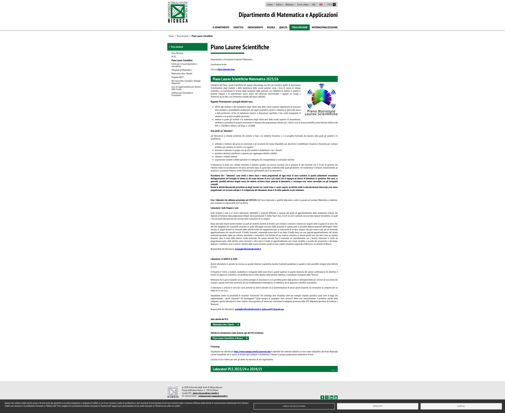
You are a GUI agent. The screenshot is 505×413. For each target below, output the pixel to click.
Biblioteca (290, 4)
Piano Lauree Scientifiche (202, 35)
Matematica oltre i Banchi (181, 73)
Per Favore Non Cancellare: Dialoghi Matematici (186, 82)
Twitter (327, 397)
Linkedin (331, 397)
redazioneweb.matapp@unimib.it (213, 395)
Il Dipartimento (221, 27)
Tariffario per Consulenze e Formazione (182, 94)
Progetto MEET (177, 77)
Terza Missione (177, 53)
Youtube (336, 397)
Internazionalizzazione (325, 27)
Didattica (238, 27)
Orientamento (255, 27)
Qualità (283, 27)
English (321, 4)
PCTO (173, 57)
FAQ (313, 4)
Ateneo (270, 4)
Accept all (461, 406)
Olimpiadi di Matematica (181, 70)
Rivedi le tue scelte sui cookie (294, 406)
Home (171, 35)
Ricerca (271, 27)
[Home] (177, 12)
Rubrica (279, 4)
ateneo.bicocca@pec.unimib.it (206, 393)
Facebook (322, 397)
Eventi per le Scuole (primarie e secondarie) (184, 65)
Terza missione (300, 27)
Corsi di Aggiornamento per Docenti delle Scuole (186, 88)
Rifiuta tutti (377, 406)
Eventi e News (303, 4)
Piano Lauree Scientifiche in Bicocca (228, 338)
